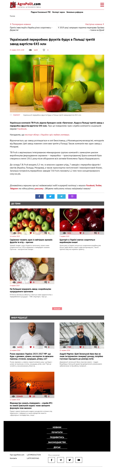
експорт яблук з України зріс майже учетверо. (47, 134)
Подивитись (57, 437)
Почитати (57, 432)
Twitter (98, 185)
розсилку (39, 188)
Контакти (13, 458)
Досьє (57, 447)
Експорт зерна (58, 12)
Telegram (14, 188)
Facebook (22, 128)
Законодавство (57, 442)
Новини (57, 427)
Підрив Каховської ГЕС (41, 12)
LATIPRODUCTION (34, 455)
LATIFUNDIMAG (33, 458)
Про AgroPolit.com (17, 455)
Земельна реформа (74, 12)
